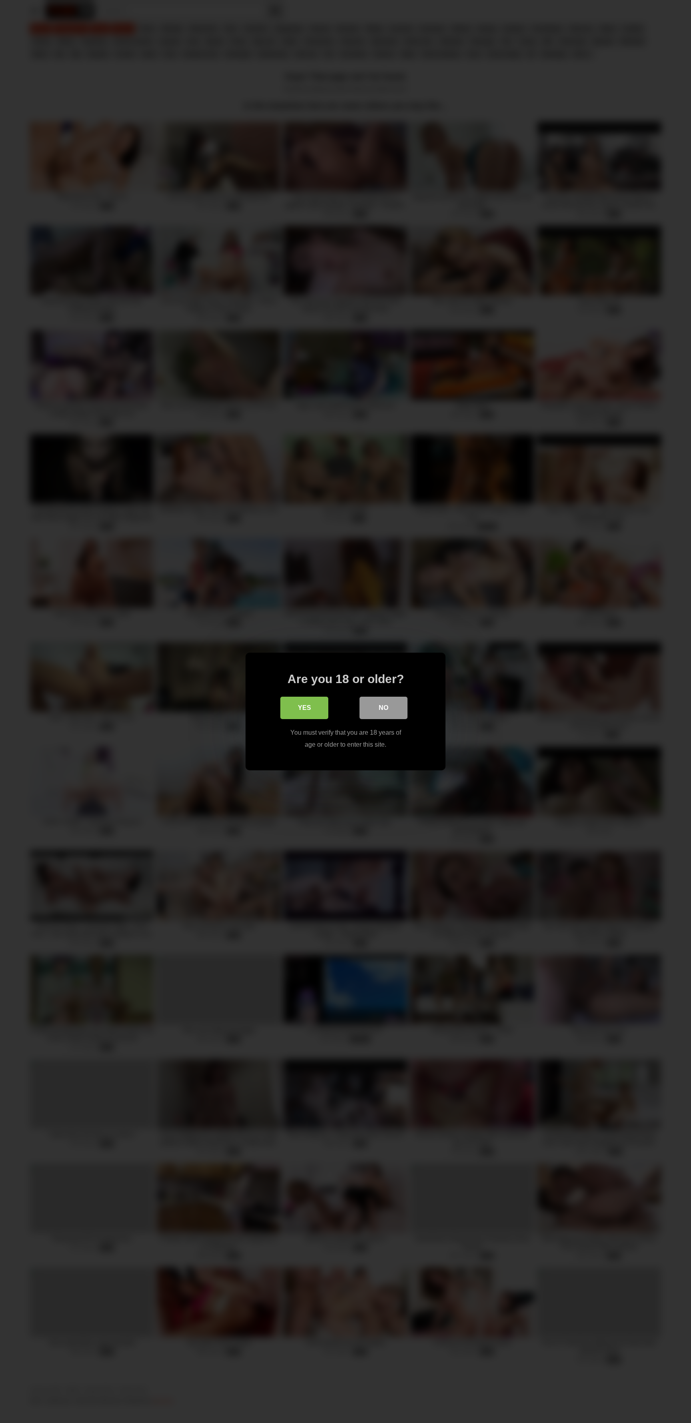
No (383, 707)
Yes (304, 707)
